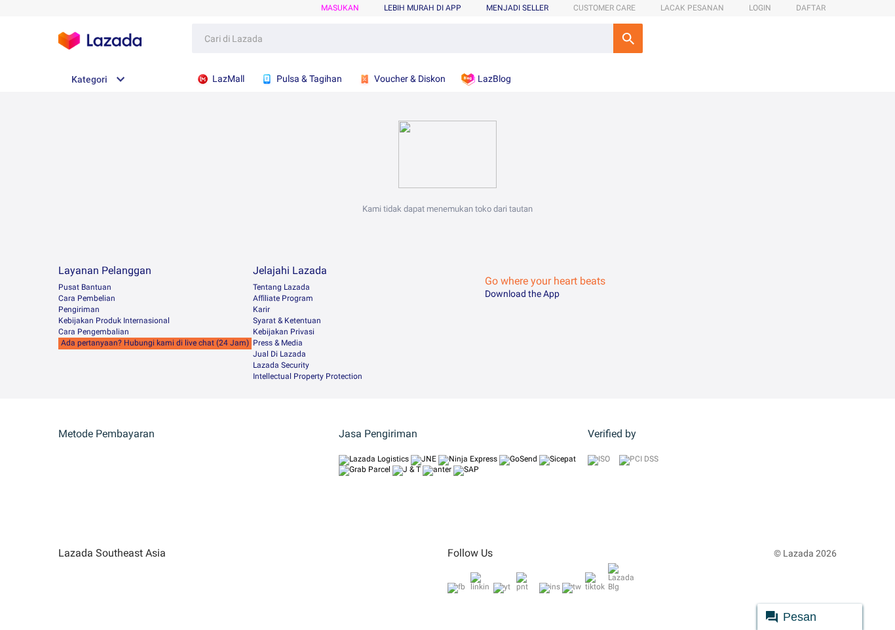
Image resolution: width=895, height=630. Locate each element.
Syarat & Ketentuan (287, 320)
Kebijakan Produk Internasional (114, 320)
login (760, 7)
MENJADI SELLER (517, 7)
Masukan (340, 7)
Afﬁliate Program (283, 298)
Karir (261, 309)
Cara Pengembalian (93, 331)
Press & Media (278, 342)
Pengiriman (79, 309)
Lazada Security (281, 365)
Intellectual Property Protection (307, 376)
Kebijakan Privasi (283, 331)
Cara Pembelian (86, 298)
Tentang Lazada (281, 287)
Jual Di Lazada (279, 354)
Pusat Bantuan (84, 287)
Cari (628, 38)
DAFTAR (811, 7)
